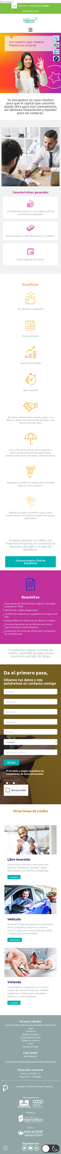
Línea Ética (30, 1031)
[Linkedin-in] (36, 1148)
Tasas (30, 1043)
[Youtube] (30, 1148)
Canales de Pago (30, 1046)
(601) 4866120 (30, 1056)
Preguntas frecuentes (30, 1037)
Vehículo (14, 919)
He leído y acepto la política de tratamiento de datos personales (25, 772)
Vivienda (14, 982)
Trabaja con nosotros (30, 1040)
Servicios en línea (30, 11)
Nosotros (22, 6)
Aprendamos (39, 6)
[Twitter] (24, 1148)
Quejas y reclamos (30, 1034)
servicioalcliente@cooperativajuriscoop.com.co (34, 1061)
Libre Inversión (18, 859)
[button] (56, 58)
